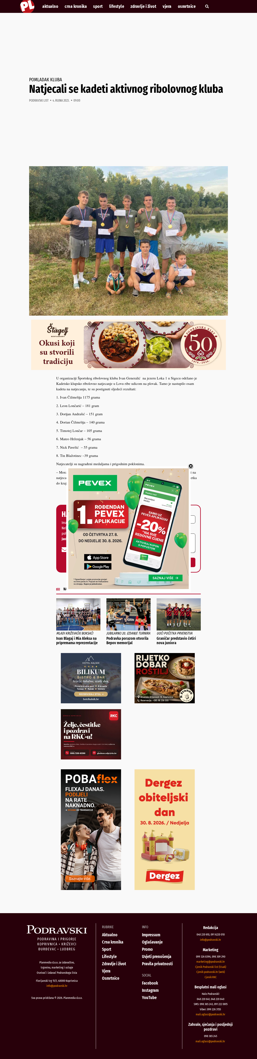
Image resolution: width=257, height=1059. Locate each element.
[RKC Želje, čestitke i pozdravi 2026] (91, 758)
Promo (147, 949)
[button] (207, 6)
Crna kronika (76, 6)
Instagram (150, 990)
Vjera (167, 6)
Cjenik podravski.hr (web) (210, 972)
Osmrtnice (187, 6)
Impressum (151, 934)
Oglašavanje (152, 942)
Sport (98, 6)
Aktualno (50, 6)
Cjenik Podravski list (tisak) (210, 967)
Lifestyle (116, 6)
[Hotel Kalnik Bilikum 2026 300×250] (91, 701)
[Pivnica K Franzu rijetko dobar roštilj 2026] (165, 701)
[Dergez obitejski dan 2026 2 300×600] (165, 888)
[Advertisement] (128, 45)
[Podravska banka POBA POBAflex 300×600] (91, 888)
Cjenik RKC (211, 977)
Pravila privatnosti (157, 963)
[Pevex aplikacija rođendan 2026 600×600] (128, 587)
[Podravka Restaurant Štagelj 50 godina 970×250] (128, 368)
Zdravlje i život (143, 6)
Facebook (150, 983)
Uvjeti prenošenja (156, 956)
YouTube (149, 997)
